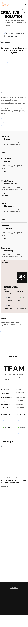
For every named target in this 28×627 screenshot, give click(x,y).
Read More (3, 486)
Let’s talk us (13, 600)
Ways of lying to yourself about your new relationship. (13, 481)
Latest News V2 (4, 477)
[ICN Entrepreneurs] (5, 3)
